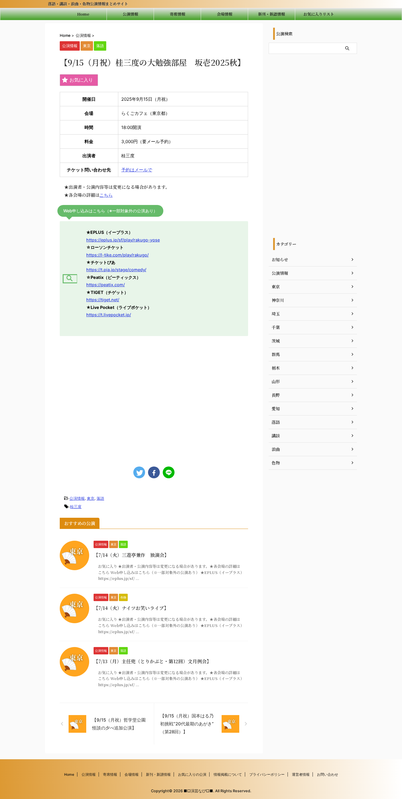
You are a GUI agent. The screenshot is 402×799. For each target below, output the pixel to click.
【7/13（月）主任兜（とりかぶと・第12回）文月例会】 (152, 661)
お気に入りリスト (318, 14)
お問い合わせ (327, 774)
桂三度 (76, 506)
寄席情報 (177, 14)
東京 (90, 498)
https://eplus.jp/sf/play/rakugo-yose (123, 239)
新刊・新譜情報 (271, 14)
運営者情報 (301, 774)
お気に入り (81, 80)
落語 (100, 498)
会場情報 (224, 14)
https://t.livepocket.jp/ (108, 314)
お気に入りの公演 (192, 774)
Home (83, 14)
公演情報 (130, 14)
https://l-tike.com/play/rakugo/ (117, 254)
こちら (106, 195)
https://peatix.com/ (105, 284)
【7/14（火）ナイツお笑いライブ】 (131, 608)
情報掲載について (228, 774)
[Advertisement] (154, 398)
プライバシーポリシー (267, 774)
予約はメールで (136, 170)
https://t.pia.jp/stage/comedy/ (116, 269)
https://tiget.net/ (102, 299)
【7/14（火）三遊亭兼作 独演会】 (131, 555)
